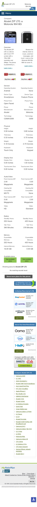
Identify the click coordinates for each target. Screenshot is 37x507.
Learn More (19, 318)
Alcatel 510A (20, 399)
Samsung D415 (20, 426)
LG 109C (18, 378)
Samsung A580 (20, 376)
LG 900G (18, 434)
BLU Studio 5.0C (21, 394)
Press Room (30, 473)
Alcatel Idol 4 (20, 454)
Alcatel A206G (20, 401)
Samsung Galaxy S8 (22, 439)
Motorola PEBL (20, 436)
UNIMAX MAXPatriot (22, 396)
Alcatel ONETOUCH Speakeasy (25, 383)
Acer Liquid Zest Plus (22, 386)
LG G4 (17, 416)
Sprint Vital (19, 406)
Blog (23, 473)
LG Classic (19, 414)
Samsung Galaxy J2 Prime (23, 411)
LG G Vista (19, 431)
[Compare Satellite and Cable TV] (25, 361)
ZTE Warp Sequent (22, 447)
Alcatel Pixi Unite (21, 419)
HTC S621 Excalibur (22, 388)
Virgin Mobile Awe (21, 409)
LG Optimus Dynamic (22, 404)
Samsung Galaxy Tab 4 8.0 (24, 429)
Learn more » (8, 68)
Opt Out (32, 481)
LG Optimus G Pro (21, 444)
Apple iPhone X (20, 391)
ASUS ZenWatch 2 (21, 381)
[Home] (18, 468)
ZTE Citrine (19, 441)
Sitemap (32, 478)
